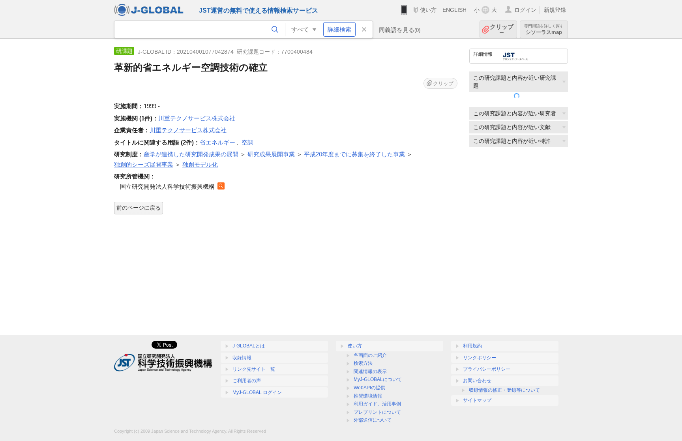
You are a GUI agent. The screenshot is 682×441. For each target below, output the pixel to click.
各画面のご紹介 (370, 355)
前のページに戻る (138, 208)
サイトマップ (477, 400)
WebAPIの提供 (369, 387)
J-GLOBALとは (248, 346)
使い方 (428, 10)
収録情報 (241, 357)
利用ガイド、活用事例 (377, 404)
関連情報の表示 (370, 371)
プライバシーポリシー (486, 369)
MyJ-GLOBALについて (378, 379)
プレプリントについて (377, 412)
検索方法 (363, 363)
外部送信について (373, 420)
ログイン (525, 10)
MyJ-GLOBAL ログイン (257, 392)
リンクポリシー (479, 357)
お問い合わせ (477, 380)
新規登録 (555, 10)
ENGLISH (454, 10)
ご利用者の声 (246, 380)
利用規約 (472, 346)
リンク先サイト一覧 (253, 369)
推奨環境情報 (368, 396)
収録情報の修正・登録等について (504, 390)
